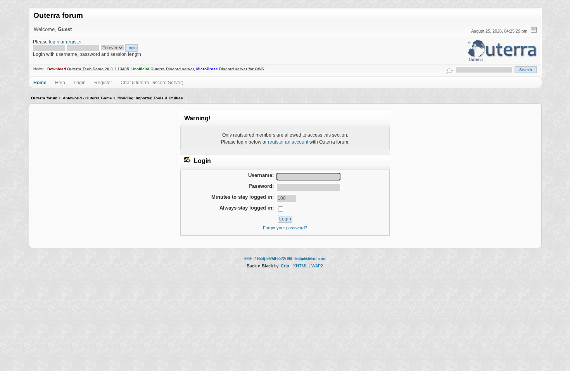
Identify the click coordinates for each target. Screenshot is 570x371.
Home (40, 82)
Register (103, 82)
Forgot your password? (285, 227)
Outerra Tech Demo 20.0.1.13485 (98, 69)
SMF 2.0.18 (254, 258)
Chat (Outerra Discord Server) (152, 82)
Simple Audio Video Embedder (285, 258)
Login (80, 82)
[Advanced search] (449, 70)
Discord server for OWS (241, 69)
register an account (288, 141)
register (73, 41)
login (54, 41)
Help (60, 82)
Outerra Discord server (172, 69)
